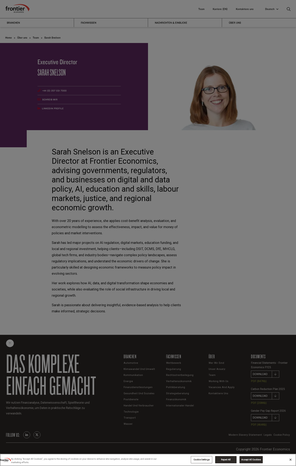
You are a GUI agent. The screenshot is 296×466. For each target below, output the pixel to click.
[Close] (290, 459)
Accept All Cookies (251, 459)
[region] (148, 460)
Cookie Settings (202, 459)
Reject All (226, 459)
